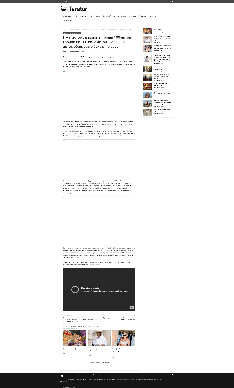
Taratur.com (156, 32)
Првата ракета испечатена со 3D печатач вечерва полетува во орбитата (119, 317)
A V (66, 51)
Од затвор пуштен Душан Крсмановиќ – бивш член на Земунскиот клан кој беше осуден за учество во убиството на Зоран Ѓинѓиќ (79, 318)
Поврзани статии (69, 326)
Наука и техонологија (73, 29)
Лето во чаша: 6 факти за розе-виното (74, 350)
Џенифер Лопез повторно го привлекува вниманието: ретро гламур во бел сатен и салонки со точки (123, 352)
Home (64, 29)
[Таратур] (74, 6)
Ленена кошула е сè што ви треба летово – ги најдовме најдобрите (98, 351)
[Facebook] (172, 1)
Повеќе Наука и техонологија (88, 326)
